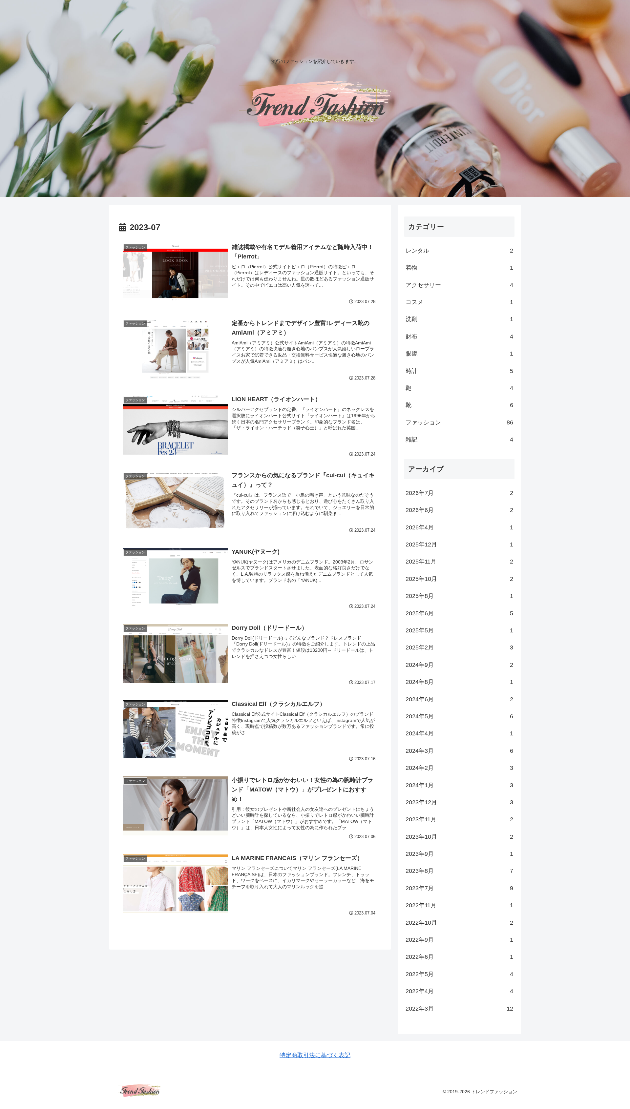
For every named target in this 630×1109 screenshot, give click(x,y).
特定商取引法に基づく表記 (315, 1055)
